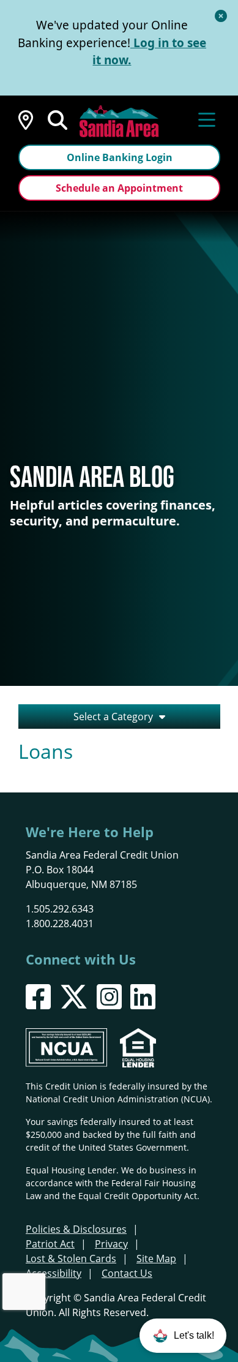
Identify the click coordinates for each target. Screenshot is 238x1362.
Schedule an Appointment (119, 188)
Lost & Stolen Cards (71, 1258)
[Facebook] (38, 996)
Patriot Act (50, 1243)
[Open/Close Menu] (206, 118)
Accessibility (53, 1272)
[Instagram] (109, 996)
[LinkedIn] (142, 996)
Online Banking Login (120, 157)
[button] (182, 1336)
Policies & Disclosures (76, 1228)
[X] (73, 996)
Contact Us (127, 1272)
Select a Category (113, 716)
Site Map (156, 1258)
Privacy (111, 1243)
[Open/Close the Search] (57, 118)
